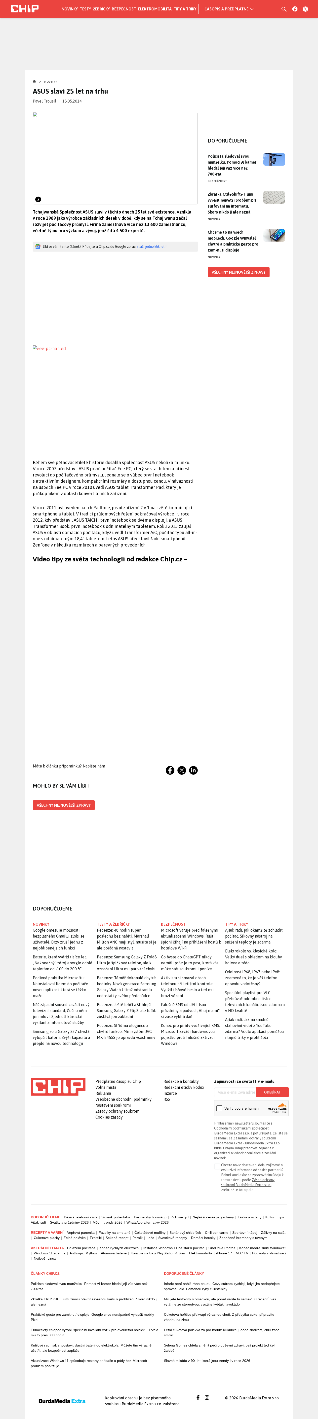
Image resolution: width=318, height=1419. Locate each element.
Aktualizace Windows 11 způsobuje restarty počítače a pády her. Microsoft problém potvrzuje (89, 1363)
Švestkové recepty (172, 1238)
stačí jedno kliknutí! (151, 247)
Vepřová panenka (81, 1233)
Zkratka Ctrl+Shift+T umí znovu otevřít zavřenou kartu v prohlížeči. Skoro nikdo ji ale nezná (94, 1301)
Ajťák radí (38, 1222)
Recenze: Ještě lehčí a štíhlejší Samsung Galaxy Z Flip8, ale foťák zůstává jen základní (126, 1010)
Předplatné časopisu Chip (118, 1081)
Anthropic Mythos (83, 1253)
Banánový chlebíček (185, 1233)
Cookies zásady (109, 1117)
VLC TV (242, 1253)
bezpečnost (173, 924)
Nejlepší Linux (45, 1258)
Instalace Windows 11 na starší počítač (173, 1248)
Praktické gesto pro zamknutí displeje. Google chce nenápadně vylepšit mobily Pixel (92, 1317)
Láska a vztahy (249, 1217)
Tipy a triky (185, 9)
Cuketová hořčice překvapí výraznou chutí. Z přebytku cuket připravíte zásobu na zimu (219, 1317)
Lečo (150, 1238)
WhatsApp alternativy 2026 (147, 1222)
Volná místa (105, 1087)
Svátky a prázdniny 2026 (69, 1222)
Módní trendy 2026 (107, 1222)
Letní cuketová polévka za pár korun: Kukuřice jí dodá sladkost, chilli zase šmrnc (221, 1332)
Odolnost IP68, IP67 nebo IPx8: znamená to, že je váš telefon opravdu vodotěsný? (252, 978)
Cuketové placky (47, 1238)
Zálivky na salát (273, 1233)
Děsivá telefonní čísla (80, 1217)
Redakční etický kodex (183, 1087)
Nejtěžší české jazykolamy (213, 1217)
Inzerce (170, 1093)
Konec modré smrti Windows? (262, 1248)
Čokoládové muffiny (149, 1233)
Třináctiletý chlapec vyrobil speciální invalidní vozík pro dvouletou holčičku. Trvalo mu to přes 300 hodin (94, 1332)
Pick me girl (179, 1217)
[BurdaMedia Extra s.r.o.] (58, 1087)
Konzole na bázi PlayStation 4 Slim (158, 1253)
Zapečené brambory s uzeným (243, 1238)
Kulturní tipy (274, 1217)
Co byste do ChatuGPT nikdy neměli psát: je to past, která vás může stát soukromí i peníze (189, 963)
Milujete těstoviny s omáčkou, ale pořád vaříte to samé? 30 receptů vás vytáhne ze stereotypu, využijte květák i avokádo (220, 1301)
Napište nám (94, 766)
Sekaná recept (117, 1238)
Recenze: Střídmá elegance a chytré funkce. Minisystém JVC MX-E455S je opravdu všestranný (126, 1031)
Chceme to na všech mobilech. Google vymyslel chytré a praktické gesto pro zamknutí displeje (233, 241)
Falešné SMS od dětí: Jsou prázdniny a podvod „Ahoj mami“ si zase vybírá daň (190, 1010)
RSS (166, 1099)
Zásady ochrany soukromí (118, 1111)
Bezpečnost (124, 9)
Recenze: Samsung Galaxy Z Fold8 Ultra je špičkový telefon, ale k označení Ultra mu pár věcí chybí (127, 963)
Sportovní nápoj (244, 1233)
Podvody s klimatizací (269, 1253)
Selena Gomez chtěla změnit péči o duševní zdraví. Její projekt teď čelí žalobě (220, 1347)
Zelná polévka (75, 1238)
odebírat (272, 1092)
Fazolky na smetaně (114, 1233)
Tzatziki (96, 1238)
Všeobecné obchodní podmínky (123, 1099)
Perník (137, 1238)
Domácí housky (203, 1238)
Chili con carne (216, 1233)
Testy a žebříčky (113, 924)
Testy (85, 9)
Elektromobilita (155, 9)
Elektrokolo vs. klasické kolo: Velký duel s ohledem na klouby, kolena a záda (253, 957)
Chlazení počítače (81, 1248)
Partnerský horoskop (150, 1217)
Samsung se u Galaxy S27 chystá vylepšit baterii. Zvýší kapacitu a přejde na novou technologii (61, 1037)
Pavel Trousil (44, 101)
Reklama (103, 1093)
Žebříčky (101, 9)
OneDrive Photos (221, 1248)
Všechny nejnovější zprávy (64, 805)
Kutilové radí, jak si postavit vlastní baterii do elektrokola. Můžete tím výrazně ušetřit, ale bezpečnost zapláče (91, 1347)
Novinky (70, 9)
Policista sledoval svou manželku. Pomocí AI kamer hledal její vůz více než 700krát (232, 165)
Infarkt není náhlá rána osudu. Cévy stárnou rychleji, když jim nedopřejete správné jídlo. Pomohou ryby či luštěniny (222, 1286)
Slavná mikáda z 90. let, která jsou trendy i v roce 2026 (207, 1361)
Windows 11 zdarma (50, 1253)
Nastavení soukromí (113, 1105)
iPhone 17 (224, 1253)
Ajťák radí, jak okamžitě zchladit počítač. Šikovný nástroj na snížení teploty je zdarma (254, 936)
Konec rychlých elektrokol (119, 1248)
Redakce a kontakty (181, 1081)
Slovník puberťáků (115, 1217)
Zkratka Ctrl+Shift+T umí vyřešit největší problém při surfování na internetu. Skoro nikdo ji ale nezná (232, 203)
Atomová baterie (114, 1253)
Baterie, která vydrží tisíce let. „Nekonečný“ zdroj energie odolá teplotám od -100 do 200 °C (62, 963)
